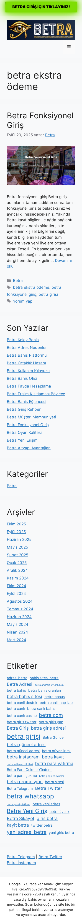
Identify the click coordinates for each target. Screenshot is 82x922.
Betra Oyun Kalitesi (24, 432)
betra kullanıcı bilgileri (20, 764)
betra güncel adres (26, 744)
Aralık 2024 (17, 570)
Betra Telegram (20, 788)
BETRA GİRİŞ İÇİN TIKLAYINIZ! (41, 7)
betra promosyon (25, 781)
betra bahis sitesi (24, 696)
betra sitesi (54, 782)
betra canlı (16, 708)
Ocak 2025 (17, 562)
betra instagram (23, 757)
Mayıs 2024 (17, 624)
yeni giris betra (61, 832)
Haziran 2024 (19, 616)
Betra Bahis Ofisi (22, 378)
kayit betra (18, 825)
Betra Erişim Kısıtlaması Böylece (36, 394)
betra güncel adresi (23, 751)
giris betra (47, 818)
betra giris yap (51, 722)
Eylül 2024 (16, 593)
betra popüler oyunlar (51, 776)
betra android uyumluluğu (49, 684)
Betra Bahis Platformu (27, 355)
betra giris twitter (21, 722)
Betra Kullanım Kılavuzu (28, 370)
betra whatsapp (30, 796)
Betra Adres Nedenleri (27, 347)
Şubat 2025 (17, 555)
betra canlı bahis (41, 708)
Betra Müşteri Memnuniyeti (31, 417)
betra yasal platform (18, 804)
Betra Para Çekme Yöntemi (29, 770)
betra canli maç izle (56, 703)
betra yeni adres (46, 804)
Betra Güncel (53, 737)
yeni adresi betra (26, 832)
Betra (18, 280)
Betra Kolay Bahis (23, 340)
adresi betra (17, 678)
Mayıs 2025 (17, 547)
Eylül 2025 (16, 531)
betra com (51, 715)
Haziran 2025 (19, 539)
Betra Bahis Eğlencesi (26, 401)
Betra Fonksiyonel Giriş (28, 424)
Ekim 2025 (16, 524)
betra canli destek (22, 703)
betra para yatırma (54, 763)
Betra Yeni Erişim (22, 440)
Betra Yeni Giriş (27, 811)
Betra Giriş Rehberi (24, 409)
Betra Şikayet (20, 818)
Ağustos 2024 (20, 601)
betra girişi (48, 294)
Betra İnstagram (21, 862)
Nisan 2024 (17, 632)
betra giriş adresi (48, 728)
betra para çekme (22, 775)
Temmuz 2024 (20, 609)
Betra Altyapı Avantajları (29, 448)
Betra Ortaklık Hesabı (26, 363)
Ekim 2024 (16, 586)
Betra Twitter (48, 788)
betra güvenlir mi (56, 751)
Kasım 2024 (18, 578)
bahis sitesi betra (44, 678)
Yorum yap (22, 301)
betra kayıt (53, 757)
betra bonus (54, 697)
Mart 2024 (16, 640)
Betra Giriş (18, 728)
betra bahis (16, 690)
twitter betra (42, 825)
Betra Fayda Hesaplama (29, 386)
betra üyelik (59, 812)
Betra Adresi (19, 684)
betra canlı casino (22, 715)
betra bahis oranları (44, 690)
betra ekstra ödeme (31, 287)
